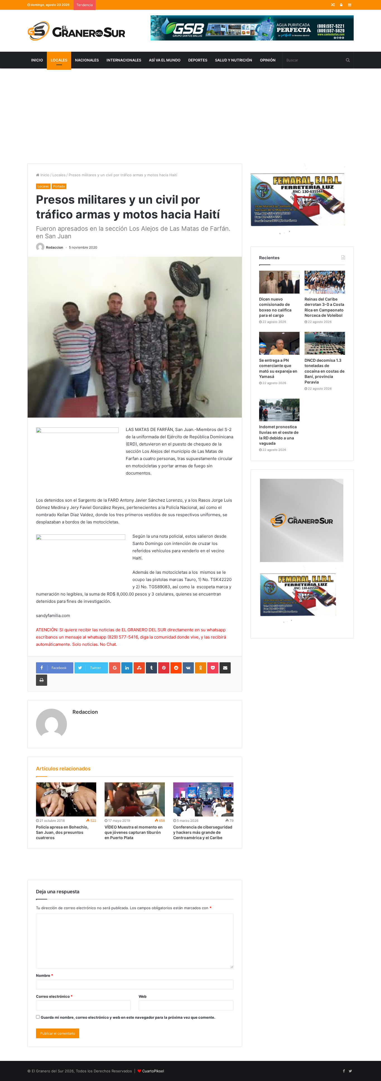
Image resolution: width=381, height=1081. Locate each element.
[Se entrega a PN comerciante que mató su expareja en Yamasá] (279, 343)
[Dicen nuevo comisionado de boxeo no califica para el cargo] (279, 282)
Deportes (197, 60)
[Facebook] (343, 1071)
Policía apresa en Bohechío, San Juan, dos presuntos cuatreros (62, 832)
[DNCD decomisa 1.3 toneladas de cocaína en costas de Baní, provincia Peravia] (325, 343)
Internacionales (124, 60)
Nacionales (87, 60)
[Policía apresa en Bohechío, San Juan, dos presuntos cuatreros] (66, 799)
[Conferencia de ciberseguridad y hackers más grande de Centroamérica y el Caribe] (203, 799)
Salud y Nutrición (233, 60)
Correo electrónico (54, 996)
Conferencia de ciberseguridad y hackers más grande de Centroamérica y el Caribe (202, 832)
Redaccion (54, 247)
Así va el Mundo (164, 60)
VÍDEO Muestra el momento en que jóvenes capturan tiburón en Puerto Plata (134, 832)
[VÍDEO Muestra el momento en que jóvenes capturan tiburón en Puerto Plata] (135, 799)
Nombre (44, 975)
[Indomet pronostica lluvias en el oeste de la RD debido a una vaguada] (279, 410)
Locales (59, 60)
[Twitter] (350, 1071)
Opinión (268, 60)
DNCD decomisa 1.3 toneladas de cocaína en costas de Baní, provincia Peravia (324, 371)
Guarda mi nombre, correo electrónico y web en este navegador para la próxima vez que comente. (128, 1017)
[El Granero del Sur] (76, 31)
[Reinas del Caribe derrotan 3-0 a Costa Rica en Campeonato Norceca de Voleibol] (325, 282)
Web (142, 996)
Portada (59, 186)
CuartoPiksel (153, 1071)
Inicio (37, 60)
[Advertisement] (190, 116)
